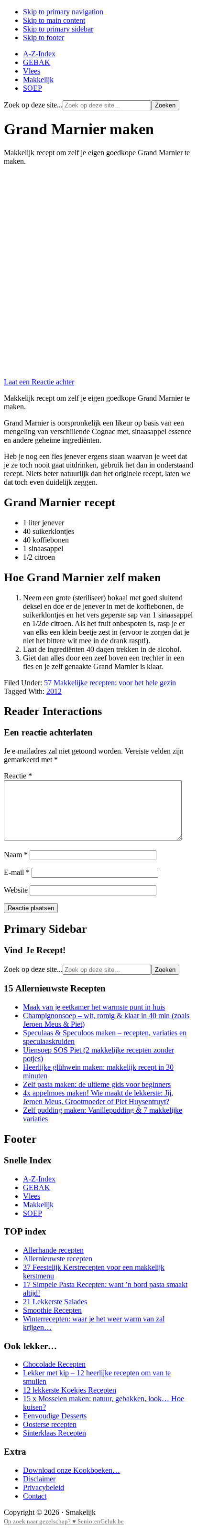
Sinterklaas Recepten (54, 1433)
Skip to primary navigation (63, 12)
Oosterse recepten (50, 1424)
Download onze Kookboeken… (71, 1470)
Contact (34, 1496)
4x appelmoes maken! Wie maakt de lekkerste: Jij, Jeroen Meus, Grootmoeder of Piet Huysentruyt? (98, 1097)
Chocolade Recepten (54, 1364)
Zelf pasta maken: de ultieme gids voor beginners (97, 1084)
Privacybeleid (43, 1487)
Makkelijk (38, 1205)
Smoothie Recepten (52, 1310)
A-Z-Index (39, 1179)
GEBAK (36, 1187)
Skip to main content (54, 20)
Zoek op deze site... (33, 105)
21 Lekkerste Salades (55, 1302)
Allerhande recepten (53, 1250)
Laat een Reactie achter (39, 382)
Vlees (31, 1196)
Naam (16, 855)
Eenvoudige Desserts (55, 1416)
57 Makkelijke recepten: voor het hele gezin (110, 683)
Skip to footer (43, 37)
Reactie (18, 776)
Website (16, 890)
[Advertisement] (98, 271)
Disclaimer (39, 1479)
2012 (54, 691)
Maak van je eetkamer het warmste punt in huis (94, 1007)
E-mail (17, 872)
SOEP (32, 1213)
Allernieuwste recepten (57, 1259)
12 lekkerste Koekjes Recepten (69, 1390)
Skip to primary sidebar (58, 29)
